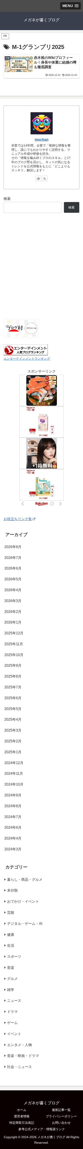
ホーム (21, 1110)
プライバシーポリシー (61, 1116)
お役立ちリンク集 (18, 519)
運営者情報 (21, 1116)
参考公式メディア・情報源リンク (41, 1129)
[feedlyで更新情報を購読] (38, 178)
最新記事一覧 (61, 1110)
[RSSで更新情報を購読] (45, 178)
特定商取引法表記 (21, 1122)
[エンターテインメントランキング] (26, 349)
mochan (41, 139)
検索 (7, 199)
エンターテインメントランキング (27, 358)
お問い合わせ (61, 1122)
